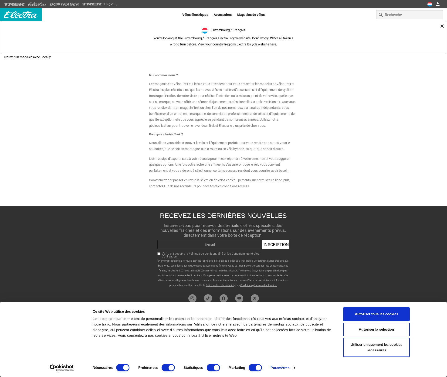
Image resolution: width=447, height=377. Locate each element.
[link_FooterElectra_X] (255, 298)
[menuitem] (195, 14)
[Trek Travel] (100, 4)
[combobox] (409, 14)
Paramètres (280, 368)
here (273, 44)
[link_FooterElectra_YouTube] (239, 298)
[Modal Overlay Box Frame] (223, 249)
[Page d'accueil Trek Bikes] (14, 4)
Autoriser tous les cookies (376, 314)
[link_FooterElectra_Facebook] (224, 298)
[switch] (168, 367)
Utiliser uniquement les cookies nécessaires (376, 347)
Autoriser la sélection (376, 329)
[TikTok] (208, 298)
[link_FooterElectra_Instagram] (192, 298)
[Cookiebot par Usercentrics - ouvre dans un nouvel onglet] (61, 367)
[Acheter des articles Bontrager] (64, 4)
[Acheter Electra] (37, 4)
